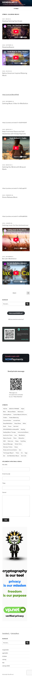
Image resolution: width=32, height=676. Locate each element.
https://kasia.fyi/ (18, 396)
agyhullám (5, 653)
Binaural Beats (12, 411)
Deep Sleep (17, 423)
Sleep (16, 441)
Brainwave (20, 411)
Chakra (5, 417)
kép (3, 662)
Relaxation (21, 438)
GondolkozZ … (11, 2)
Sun (20, 450)
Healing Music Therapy (9, 432)
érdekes (4, 656)
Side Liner (10, 441)
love (16, 435)
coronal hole (16, 420)
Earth (4, 426)
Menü (16, 8)
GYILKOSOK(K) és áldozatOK (11, 429)
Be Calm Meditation (9, 259)
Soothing (23, 441)
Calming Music (7, 414)
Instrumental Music (23, 432)
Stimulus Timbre (7, 447)
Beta (4, 411)
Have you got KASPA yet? (16, 313)
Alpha (22, 408)
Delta (24, 423)
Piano (15, 438)
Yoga (26, 453)
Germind (15, 426)
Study (16, 447)
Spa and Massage (8, 444)
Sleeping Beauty (8, 47)
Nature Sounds (7, 438)
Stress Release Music (10, 197)
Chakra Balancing (14, 417)
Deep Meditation (7, 423)
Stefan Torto (18, 444)
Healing (23, 429)
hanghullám (5, 650)
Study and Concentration (10, 450)
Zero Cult (23, 456)
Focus (9, 426)
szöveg (4, 659)
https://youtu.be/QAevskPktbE (10, 94)
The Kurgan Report (8, 453)
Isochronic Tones (8, 435)
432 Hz (5, 408)
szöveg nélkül (6, 666)
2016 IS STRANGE (14, 408)
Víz (22, 453)
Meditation (22, 435)
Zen (4, 456)
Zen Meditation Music (13, 456)
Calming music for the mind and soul (15, 225)
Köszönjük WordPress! (8, 674)
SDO (4, 441)
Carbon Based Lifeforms (20, 414)
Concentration (7, 420)
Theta (17, 453)
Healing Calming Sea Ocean (12, 21)
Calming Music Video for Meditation (15, 103)
